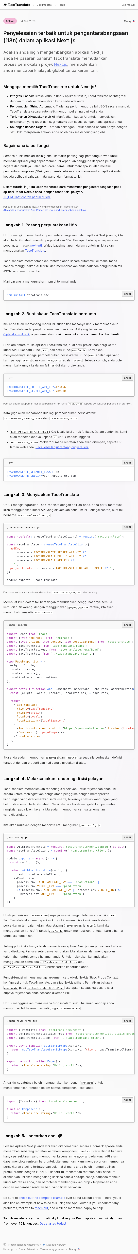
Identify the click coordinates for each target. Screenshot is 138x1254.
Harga (61, 4)
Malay (127, 21)
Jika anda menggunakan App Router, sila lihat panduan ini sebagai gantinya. (45, 210)
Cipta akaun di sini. (16, 334)
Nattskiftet (33, 1244)
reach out (41, 1208)
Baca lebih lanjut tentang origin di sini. (62, 447)
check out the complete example (42, 1198)
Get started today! (53, 1223)
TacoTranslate (35, 250)
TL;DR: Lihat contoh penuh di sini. (26, 197)
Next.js (60, 64)
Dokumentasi (44, 4)
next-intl (36, 245)
